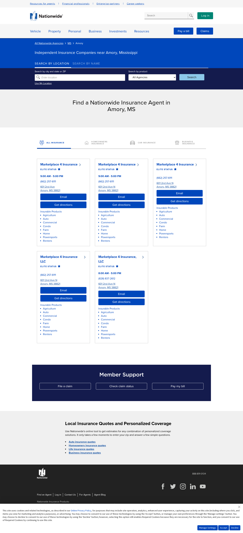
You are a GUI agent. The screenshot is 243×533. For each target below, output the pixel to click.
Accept (223, 527)
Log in (205, 15)
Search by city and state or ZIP (50, 71)
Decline (235, 527)
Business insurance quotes (85, 452)
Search (191, 77)
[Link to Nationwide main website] (46, 19)
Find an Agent (44, 494)
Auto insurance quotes (82, 442)
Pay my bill (187, 387)
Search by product (137, 71)
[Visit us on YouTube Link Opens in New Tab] (202, 489)
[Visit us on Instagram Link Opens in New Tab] (183, 489)
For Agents (85, 494)
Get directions (63, 205)
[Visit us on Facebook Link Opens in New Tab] (163, 489)
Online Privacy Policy (81, 510)
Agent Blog (100, 494)
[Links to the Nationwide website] (42, 477)
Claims (205, 31)
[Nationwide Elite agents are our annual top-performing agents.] (58, 169)
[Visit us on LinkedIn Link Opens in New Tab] (192, 489)
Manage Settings (207, 527)
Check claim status (128, 387)
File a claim (74, 387)
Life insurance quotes (81, 449)
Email (63, 197)
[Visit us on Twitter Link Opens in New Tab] (173, 489)
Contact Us (70, 494)
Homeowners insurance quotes (87, 445)
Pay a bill (183, 31)
